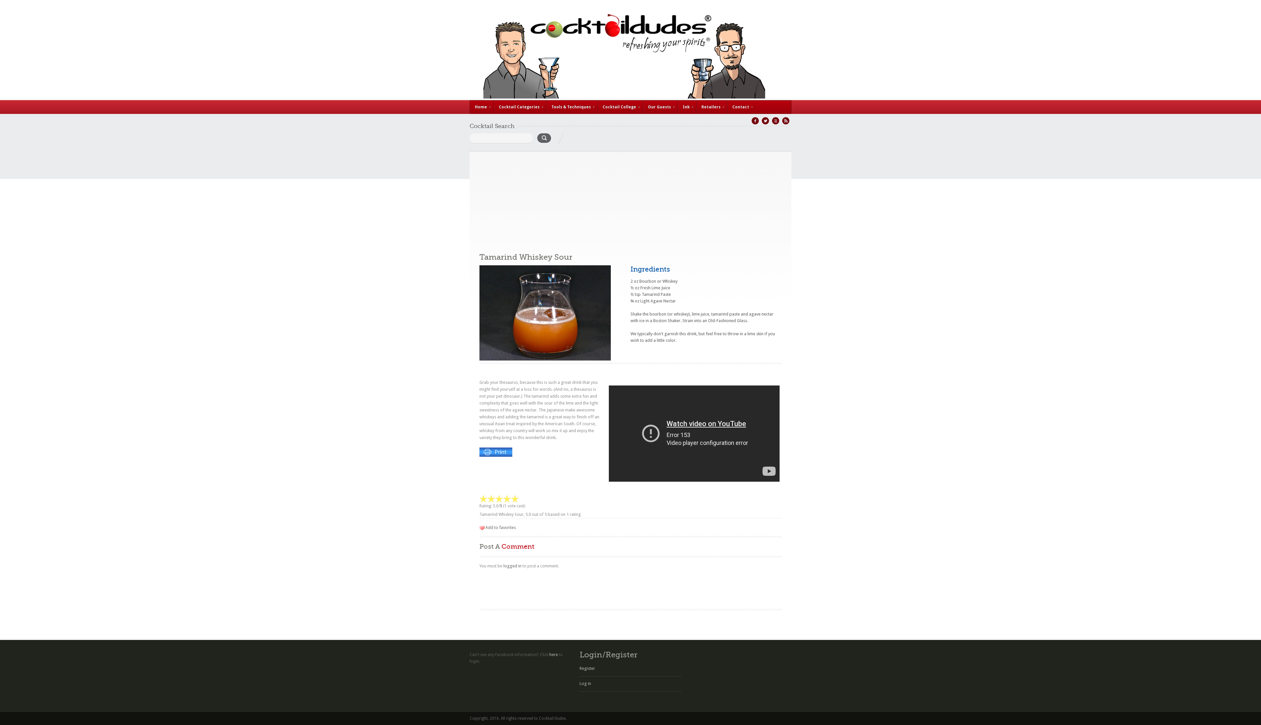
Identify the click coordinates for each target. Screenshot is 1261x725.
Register (587, 668)
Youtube (775, 120)
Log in (585, 683)
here (553, 654)
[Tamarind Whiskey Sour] (545, 359)
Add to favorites (500, 527)
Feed (785, 120)
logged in (512, 565)
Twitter (765, 120)
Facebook (755, 120)
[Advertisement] (630, 198)
